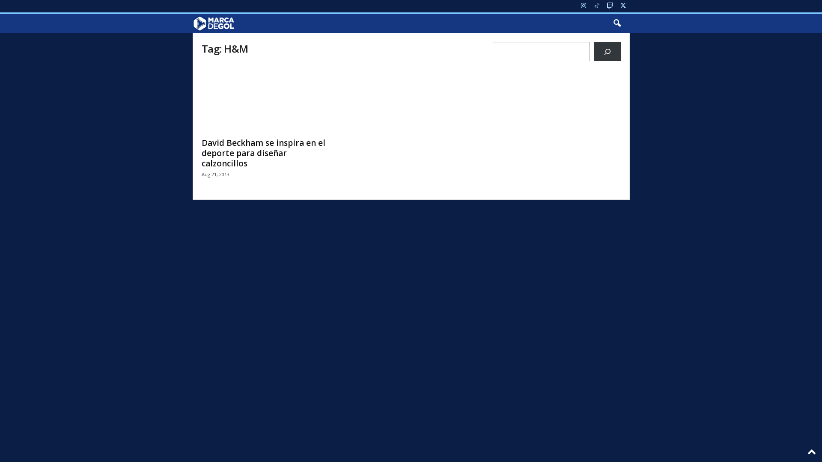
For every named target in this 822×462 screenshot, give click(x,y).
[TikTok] (597, 6)
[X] (623, 6)
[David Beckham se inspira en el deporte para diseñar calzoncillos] (266, 98)
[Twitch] (610, 6)
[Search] (607, 51)
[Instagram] (583, 6)
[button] (617, 23)
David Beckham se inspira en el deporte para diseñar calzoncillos (263, 153)
